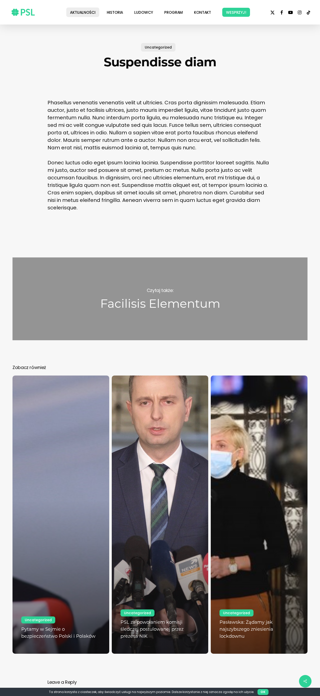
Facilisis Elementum (160, 298)
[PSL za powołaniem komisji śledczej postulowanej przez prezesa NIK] (160, 515)
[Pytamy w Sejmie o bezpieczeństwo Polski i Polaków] (60, 515)
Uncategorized (158, 47)
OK (263, 692)
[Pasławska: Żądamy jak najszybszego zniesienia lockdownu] (259, 515)
